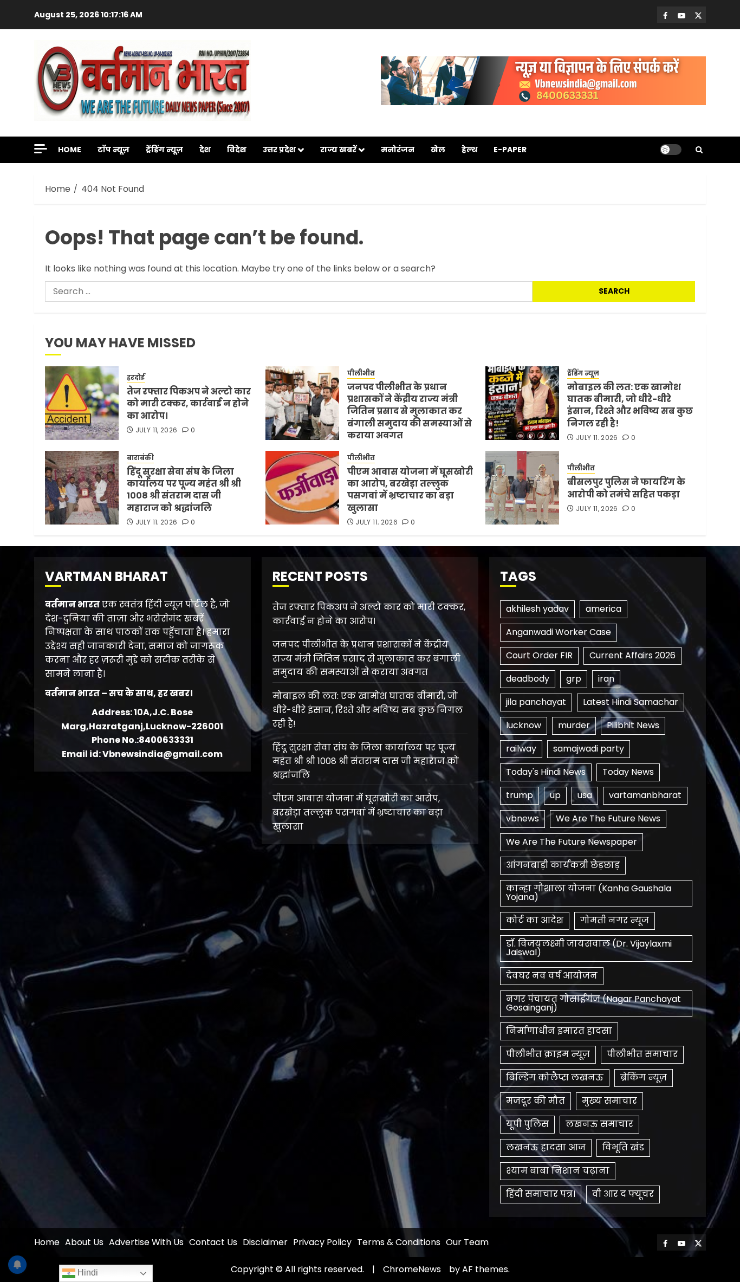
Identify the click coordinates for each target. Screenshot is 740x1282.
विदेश (236, 149)
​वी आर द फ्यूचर (623, 1194)
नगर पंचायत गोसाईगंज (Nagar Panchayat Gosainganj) (593, 1003)
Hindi (86, 1272)
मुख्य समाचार (609, 1101)
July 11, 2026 (156, 430)
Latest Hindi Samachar (630, 702)
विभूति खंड (623, 1147)
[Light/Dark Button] (670, 149)
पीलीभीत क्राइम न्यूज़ (548, 1054)
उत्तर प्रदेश (279, 149)
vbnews (522, 818)
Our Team (467, 1242)
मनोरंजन (397, 149)
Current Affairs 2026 (632, 655)
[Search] (699, 149)
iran (606, 678)
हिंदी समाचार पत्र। (540, 1194)
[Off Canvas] (40, 148)
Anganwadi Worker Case (558, 632)
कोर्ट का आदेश (534, 920)
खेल (438, 149)
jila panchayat (536, 702)
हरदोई (136, 377)
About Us (84, 1242)
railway (521, 748)
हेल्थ (469, 149)
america (603, 609)
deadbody (527, 678)
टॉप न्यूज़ (113, 149)
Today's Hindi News (546, 772)
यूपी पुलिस (527, 1124)
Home (69, 149)
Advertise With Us (146, 1242)
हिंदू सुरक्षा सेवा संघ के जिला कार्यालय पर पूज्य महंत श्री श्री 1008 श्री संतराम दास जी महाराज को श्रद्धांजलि (184, 489)
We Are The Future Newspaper (571, 842)
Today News (628, 772)
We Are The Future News (608, 818)
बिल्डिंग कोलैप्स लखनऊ (554, 1077)
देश (205, 149)
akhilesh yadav (537, 609)
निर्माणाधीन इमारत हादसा (559, 1031)
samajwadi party (588, 748)
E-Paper (510, 149)
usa (584, 795)
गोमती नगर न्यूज (614, 920)
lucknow (523, 725)
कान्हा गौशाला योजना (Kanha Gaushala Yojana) (588, 892)
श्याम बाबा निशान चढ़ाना (557, 1170)
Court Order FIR (539, 655)
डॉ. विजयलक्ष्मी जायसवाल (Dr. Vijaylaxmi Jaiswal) (589, 948)
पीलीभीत (361, 373)
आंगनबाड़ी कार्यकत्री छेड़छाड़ (563, 865)
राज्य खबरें (338, 149)
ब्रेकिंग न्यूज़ (643, 1077)
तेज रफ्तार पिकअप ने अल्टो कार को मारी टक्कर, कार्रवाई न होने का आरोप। (189, 403)
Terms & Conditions (398, 1242)
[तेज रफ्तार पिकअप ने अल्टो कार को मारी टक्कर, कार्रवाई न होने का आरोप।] (82, 403)
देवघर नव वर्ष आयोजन (552, 975)
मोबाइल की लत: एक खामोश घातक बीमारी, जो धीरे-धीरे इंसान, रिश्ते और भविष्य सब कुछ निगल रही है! (630, 405)
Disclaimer (265, 1242)
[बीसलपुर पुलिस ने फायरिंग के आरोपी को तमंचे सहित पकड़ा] (522, 488)
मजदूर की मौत (535, 1101)
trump (519, 795)
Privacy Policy (322, 1242)
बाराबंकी (140, 458)
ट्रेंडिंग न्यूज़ (164, 149)
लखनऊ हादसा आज (546, 1147)
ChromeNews (412, 1269)
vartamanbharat (645, 795)
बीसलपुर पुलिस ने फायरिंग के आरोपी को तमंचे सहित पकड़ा (626, 488)
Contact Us (213, 1242)
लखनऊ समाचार (599, 1124)
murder (574, 725)
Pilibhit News (633, 725)
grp (573, 678)
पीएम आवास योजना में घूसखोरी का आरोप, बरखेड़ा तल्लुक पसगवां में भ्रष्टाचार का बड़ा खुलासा (410, 489)
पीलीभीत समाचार (642, 1054)
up (555, 795)
